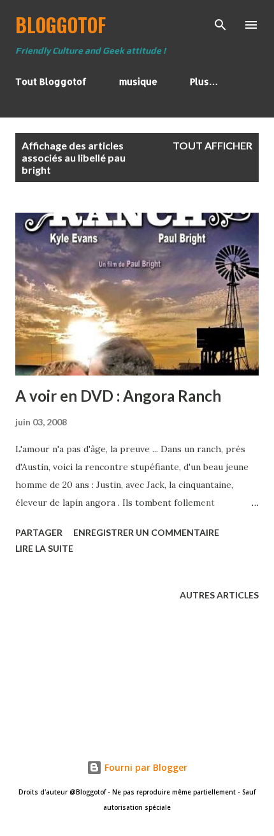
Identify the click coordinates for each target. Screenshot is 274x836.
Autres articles (219, 594)
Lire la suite (44, 548)
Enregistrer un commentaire (146, 532)
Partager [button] (38, 532)
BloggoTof (60, 24)
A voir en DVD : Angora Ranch (118, 395)
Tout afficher (212, 145)
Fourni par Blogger (144, 767)
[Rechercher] (220, 23)
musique (138, 81)
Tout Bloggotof (51, 81)
